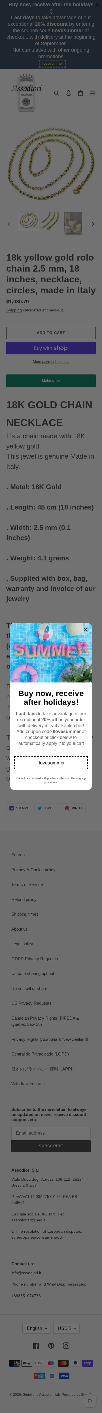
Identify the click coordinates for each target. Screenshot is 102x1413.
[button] (51, 762)
